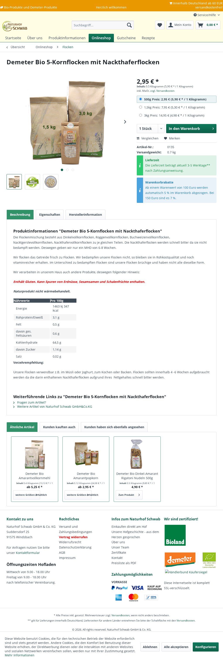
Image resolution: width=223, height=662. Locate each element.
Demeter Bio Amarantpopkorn (85, 476)
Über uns (118, 542)
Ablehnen (150, 647)
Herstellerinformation (85, 214)
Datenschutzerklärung (75, 547)
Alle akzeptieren (176, 647)
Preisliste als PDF (124, 563)
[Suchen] (129, 25)
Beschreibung (20, 214)
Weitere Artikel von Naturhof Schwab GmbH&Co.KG (54, 406)
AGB (62, 552)
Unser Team (120, 547)
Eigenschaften (49, 214)
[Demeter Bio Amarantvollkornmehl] (34, 454)
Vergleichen (149, 138)
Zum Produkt (126, 494)
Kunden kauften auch (59, 427)
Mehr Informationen (19, 655)
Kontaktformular (28, 553)
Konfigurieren (205, 647)
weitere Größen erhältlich (27, 494)
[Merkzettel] (159, 25)
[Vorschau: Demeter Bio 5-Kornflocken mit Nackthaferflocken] (14, 181)
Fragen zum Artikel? (31, 402)
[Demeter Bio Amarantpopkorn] (86, 454)
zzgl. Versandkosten (162, 91)
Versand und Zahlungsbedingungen (75, 529)
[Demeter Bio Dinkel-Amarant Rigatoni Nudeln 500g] (137, 454)
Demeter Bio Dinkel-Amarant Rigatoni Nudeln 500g (137, 476)
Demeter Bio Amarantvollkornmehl (34, 476)
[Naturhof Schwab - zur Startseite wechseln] (14, 26)
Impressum (67, 558)
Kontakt (117, 558)
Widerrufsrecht (70, 542)
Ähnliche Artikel (22, 427)
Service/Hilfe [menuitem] (207, 15)
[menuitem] (103, 25)
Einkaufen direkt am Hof (129, 527)
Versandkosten (121, 615)
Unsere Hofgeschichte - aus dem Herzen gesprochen (135, 534)
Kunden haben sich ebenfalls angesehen (114, 427)
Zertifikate (119, 552)
